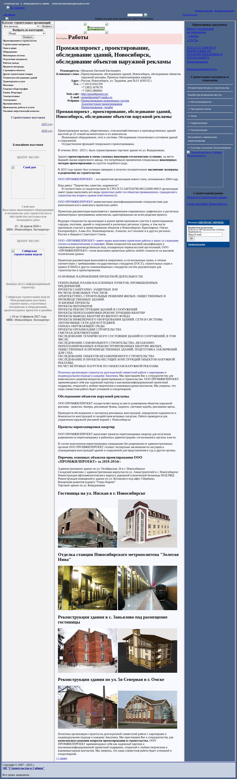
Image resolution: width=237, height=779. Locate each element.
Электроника (9, 100)
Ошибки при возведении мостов (204, 95)
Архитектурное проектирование (101, 104)
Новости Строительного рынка (207, 197)
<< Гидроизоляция (197, 123)
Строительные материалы (16, 44)
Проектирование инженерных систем (105, 100)
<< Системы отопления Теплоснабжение (209, 148)
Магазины (8, 85)
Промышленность (12, 103)
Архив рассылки (196, 244)
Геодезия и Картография (15, 89)
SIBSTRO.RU (205, 222)
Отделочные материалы (15, 59)
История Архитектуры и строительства (208, 88)
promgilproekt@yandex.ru (96, 97)
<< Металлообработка (199, 102)
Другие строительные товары (18, 74)
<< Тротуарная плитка (199, 109)
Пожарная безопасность (202, 69)
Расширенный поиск (190, 15)
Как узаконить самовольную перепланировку (202, 139)
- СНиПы (192, 36)
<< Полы (192, 116)
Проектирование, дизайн (97, 107)
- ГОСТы (192, 40)
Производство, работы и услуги (18, 107)
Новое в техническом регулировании (200, 30)
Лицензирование (197, 61)
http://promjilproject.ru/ (94, 94)
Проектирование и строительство (20, 40)
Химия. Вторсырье (12, 92)
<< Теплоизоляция (197, 130)
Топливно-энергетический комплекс (21, 111)
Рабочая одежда (11, 63)
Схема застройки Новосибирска (207, 203)
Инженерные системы (14, 55)
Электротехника (11, 96)
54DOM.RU (218, 222)
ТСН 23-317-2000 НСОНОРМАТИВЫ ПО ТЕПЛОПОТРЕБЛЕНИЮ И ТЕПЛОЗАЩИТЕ (205, 52)
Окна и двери (9, 48)
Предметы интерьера (13, 66)
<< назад (61, 28)
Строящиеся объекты (14, 70)
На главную (8, 15)
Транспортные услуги (14, 81)
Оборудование (10, 52)
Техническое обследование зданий (20, 77)
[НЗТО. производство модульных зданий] (7, 19)
